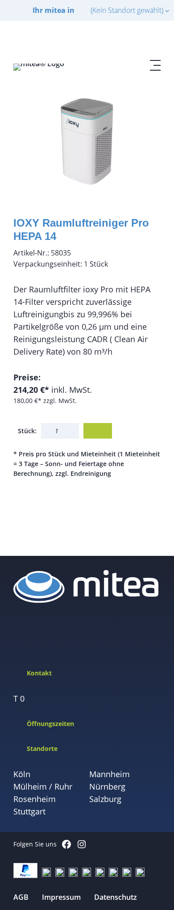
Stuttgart (29, 811)
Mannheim (109, 774)
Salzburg (105, 799)
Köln (21, 774)
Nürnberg (107, 786)
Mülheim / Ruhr (42, 786)
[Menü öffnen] (155, 65)
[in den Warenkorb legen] (97, 431)
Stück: (27, 431)
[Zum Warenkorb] (133, 40)
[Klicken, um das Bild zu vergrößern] (87, 142)
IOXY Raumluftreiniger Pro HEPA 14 (81, 229)
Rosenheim (34, 799)
